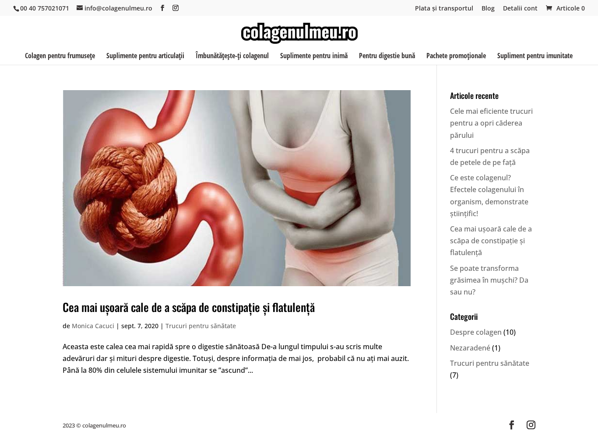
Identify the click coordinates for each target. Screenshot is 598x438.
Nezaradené (470, 348)
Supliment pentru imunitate (535, 56)
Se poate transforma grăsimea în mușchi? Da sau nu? (489, 280)
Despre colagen (476, 332)
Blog (488, 8)
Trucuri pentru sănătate (200, 326)
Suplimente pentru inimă (314, 56)
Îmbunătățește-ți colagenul (232, 56)
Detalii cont (520, 8)
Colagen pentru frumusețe (60, 56)
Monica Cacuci (93, 326)
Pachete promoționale (456, 56)
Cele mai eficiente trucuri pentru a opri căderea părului (491, 123)
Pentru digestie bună (387, 56)
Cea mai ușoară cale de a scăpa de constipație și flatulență (189, 306)
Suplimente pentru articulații (145, 56)
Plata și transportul (444, 8)
